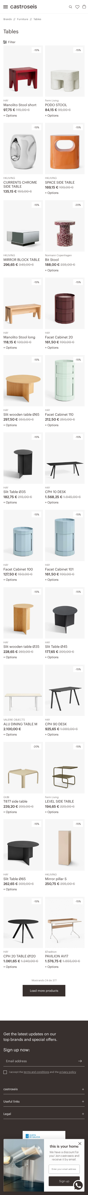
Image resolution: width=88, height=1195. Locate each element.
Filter (11, 42)
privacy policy (67, 1072)
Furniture (22, 19)
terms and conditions (36, 1072)
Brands (7, 19)
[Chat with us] (78, 1185)
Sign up (64, 1181)
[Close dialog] (80, 1143)
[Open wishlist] (77, 6)
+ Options (10, 115)
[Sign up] (80, 1061)
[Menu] (4, 7)
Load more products (44, 991)
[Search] (70, 6)
